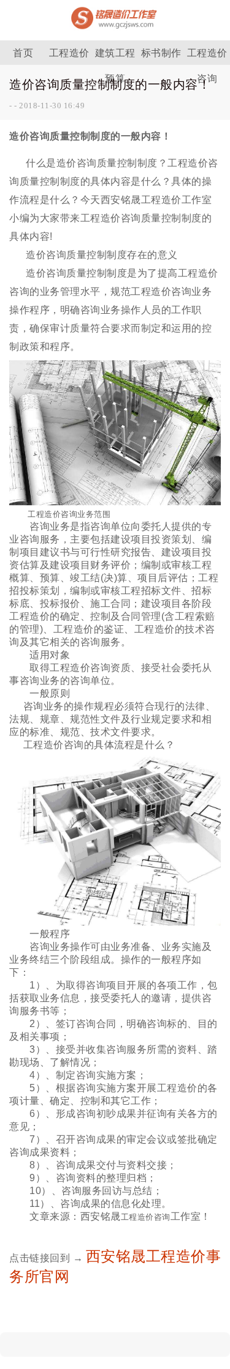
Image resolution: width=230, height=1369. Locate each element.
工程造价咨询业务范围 (69, 514)
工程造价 (69, 53)
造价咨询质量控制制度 (107, 163)
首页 (23, 53)
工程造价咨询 (207, 56)
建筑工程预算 (115, 56)
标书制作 (161, 53)
